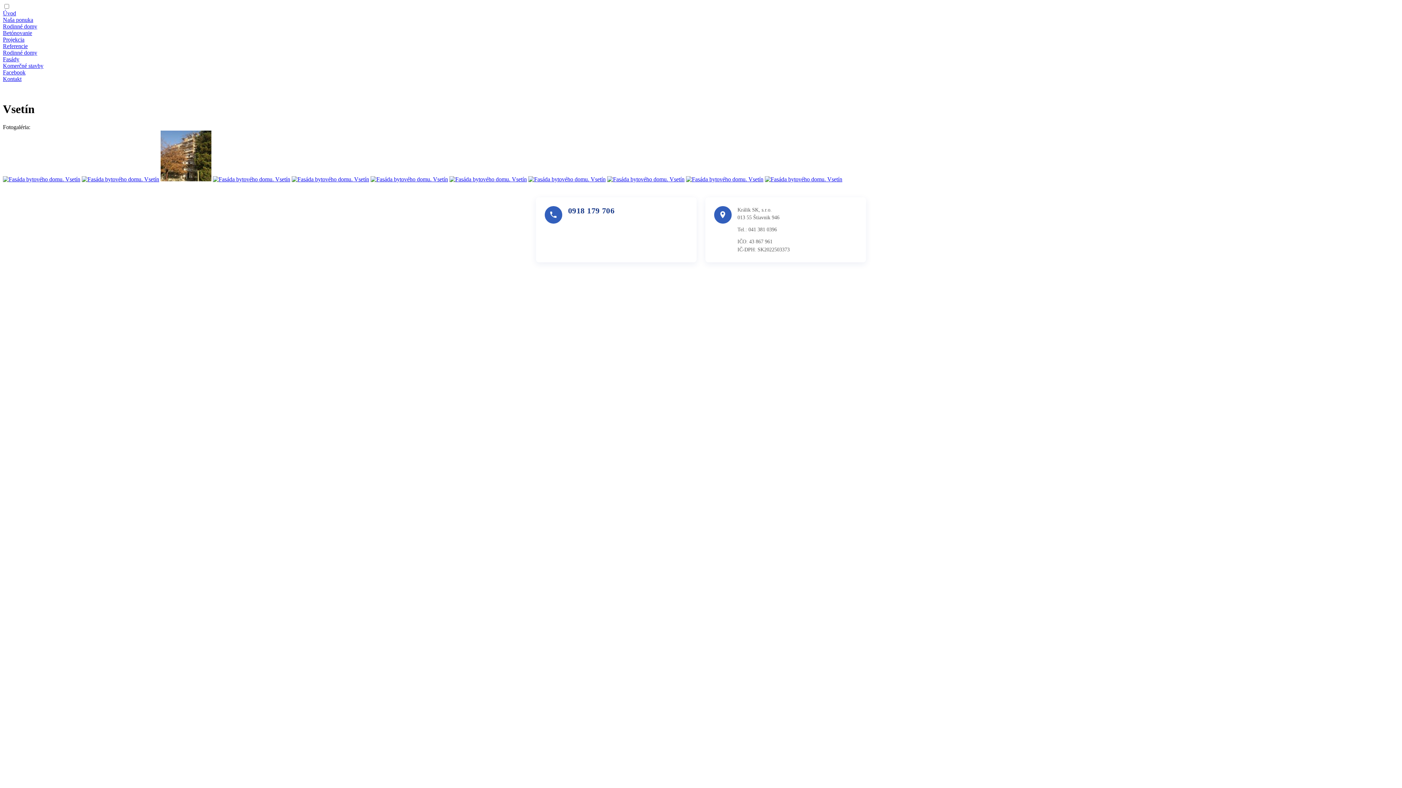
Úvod (9, 13)
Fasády (11, 59)
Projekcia (13, 39)
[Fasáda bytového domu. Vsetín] (41, 179)
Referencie (15, 46)
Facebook (14, 72)
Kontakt (12, 79)
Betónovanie (17, 33)
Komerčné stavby (23, 66)
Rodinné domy (20, 26)
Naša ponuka (18, 20)
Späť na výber (19, 91)
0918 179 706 (591, 210)
